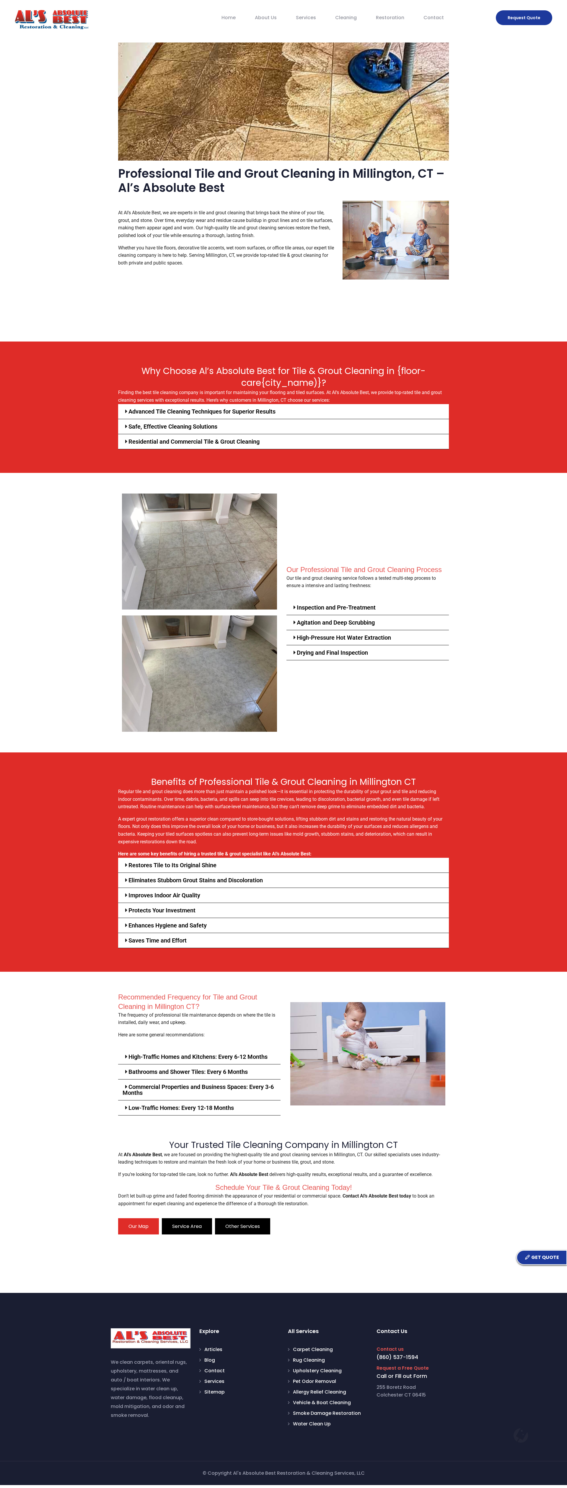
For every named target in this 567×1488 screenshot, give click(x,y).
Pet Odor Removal (314, 1381)
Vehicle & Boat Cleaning (322, 1402)
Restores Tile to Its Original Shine (172, 865)
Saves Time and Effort (157, 940)
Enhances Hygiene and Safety (167, 925)
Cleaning (346, 17)
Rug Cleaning (309, 1360)
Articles (213, 1349)
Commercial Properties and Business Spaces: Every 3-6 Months (198, 1089)
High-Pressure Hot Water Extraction (344, 637)
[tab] (138, 1226)
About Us (266, 17)
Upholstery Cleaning (317, 1370)
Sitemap (214, 1392)
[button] (283, 411)
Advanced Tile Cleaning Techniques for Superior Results (202, 411)
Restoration (390, 17)
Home (228, 17)
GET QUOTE (544, 1257)
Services (306, 17)
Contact (433, 17)
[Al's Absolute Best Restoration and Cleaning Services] (52, 19)
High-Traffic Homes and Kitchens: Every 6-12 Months (198, 1056)
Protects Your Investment (161, 910)
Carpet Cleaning (313, 1349)
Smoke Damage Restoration (327, 1413)
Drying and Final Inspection (332, 652)
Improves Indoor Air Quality (164, 895)
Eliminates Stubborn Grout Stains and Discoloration (195, 880)
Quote (524, 18)
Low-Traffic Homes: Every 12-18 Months (181, 1107)
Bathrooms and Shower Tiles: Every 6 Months (188, 1071)
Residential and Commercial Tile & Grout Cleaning (194, 441)
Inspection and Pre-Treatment (336, 607)
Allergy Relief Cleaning (319, 1392)
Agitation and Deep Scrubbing (336, 622)
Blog (209, 1360)
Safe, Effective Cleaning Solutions (172, 426)
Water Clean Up (312, 1423)
